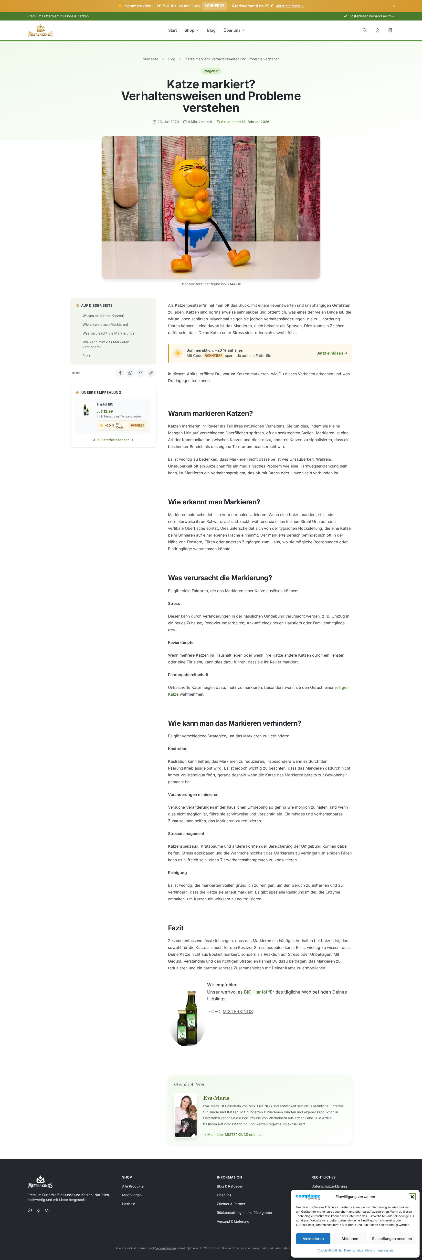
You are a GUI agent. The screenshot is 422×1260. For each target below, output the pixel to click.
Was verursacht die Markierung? (108, 333)
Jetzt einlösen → (332, 353)
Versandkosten (165, 1248)
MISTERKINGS (238, 1011)
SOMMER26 (214, 5)
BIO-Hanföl (255, 992)
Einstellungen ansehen (392, 1238)
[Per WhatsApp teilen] (130, 372)
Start (172, 30)
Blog (211, 30)
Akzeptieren (313, 1238)
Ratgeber (211, 71)
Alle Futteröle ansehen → (113, 440)
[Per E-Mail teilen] (140, 372)
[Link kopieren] (151, 372)
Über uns (232, 30)
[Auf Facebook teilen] (120, 372)
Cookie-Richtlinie (330, 1250)
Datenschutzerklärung (359, 1250)
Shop (189, 30)
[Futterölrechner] (390, 30)
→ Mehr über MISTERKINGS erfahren (233, 1134)
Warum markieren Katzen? (104, 316)
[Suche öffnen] (364, 30)
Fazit (86, 356)
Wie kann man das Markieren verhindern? (106, 344)
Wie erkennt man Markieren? (105, 324)
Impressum (385, 1250)
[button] (412, 1196)
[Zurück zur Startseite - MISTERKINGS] (40, 30)
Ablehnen (349, 1238)
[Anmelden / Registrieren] (377, 30)
